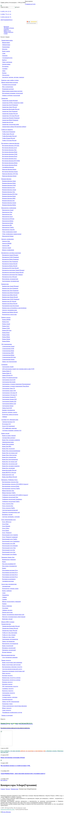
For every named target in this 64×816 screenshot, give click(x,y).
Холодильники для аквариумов (10, 281)
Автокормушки (6, 586)
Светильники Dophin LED (9, 401)
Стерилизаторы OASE (8, 348)
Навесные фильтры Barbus (9, 169)
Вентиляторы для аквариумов (10, 279)
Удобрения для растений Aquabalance (12, 499)
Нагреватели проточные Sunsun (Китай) (13, 272)
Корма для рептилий (7, 645)
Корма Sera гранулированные (10, 459)
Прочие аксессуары (7, 612)
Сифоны (4, 597)
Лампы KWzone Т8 (7, 375)
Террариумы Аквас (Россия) (9, 630)
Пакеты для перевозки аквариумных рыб (13, 614)
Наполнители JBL (7, 225)
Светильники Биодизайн (8, 382)
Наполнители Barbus (7, 221)
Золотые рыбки (6, 64)
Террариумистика (6, 624)
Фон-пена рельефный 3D (9, 563)
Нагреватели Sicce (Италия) (9, 276)
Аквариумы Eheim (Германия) (10, 120)
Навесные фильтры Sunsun (9, 176)
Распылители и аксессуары (9, 314)
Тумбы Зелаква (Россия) (8, 138)
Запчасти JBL (5, 245)
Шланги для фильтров (8, 250)
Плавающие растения (8, 89)
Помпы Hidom (6, 337)
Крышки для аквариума (8, 410)
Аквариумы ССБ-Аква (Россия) (10, 115)
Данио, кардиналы (7, 62)
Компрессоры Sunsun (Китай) (10, 297)
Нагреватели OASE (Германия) (10, 257)
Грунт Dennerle (6, 526)
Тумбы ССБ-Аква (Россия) (9, 140)
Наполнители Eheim (7, 223)
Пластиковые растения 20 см (10, 572)
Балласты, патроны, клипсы (9, 412)
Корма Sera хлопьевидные (9, 457)
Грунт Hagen (5, 530)
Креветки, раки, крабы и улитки (10, 80)
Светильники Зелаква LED (9, 399)
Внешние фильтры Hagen (9, 196)
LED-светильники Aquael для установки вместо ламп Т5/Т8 (18, 369)
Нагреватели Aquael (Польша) (10, 255)
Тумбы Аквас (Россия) (8, 134)
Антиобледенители (7, 699)
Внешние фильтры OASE (9, 185)
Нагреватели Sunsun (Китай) (9, 263)
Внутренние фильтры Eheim (9, 152)
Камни (4, 561)
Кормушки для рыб (7, 619)
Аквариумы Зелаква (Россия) (10, 113)
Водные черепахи (7, 652)
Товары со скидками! (7, 715)
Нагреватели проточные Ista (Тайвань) (12, 274)
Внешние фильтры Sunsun (9, 202)
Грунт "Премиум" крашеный (10, 537)
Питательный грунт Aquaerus (10, 534)
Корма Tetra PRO (6, 446)
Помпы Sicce (5, 321)
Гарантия (6, 29)
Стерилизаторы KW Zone (9, 357)
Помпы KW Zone (6, 330)
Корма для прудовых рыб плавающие (12, 662)
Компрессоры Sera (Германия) (10, 288)
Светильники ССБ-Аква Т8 (9, 392)
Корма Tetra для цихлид (8, 448)
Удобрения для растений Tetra (10, 497)
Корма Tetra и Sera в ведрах (9, 455)
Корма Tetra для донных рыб (9, 453)
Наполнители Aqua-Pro (8, 229)
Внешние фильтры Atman (9, 181)
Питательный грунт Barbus (9, 554)
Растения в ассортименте (9, 579)
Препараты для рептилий (9, 650)
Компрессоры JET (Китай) (9, 301)
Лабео (3, 70)
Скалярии (4, 68)
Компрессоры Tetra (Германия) (10, 290)
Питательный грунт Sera (8, 552)
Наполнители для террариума (10, 643)
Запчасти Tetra (6, 241)
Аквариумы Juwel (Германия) (10, 105)
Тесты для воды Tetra (7, 503)
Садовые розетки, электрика (9, 697)
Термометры (5, 595)
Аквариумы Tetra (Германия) (9, 111)
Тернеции (4, 55)
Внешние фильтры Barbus (9, 205)
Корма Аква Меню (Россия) (9, 476)
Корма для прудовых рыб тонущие (11, 664)
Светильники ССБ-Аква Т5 (9, 395)
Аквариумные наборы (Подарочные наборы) (14, 126)
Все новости (4, 780)
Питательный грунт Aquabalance (11, 541)
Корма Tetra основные (8, 444)
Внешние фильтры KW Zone (9, 194)
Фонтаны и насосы (7, 684)
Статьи (5, 33)
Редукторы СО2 (6, 424)
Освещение (4, 364)
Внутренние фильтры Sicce (9, 158)
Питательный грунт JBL (8, 543)
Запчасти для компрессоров (9, 310)
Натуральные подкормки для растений (12, 93)
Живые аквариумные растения (9, 82)
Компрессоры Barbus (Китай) (10, 312)
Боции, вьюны (6, 51)
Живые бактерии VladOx (9, 492)
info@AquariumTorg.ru (6, 19)
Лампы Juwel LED (7, 408)
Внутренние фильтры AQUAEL (10, 145)
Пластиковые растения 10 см (10, 570)
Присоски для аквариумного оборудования (13, 616)
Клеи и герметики (7, 606)
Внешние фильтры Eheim (9, 183)
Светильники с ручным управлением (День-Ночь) (15, 386)
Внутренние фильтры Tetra (9, 150)
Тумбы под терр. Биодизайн (9, 632)
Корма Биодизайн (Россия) (9, 470)
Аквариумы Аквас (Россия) (9, 107)
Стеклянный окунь (7, 57)
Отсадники (5, 608)
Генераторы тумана (7, 703)
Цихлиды (4, 49)
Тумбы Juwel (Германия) (8, 131)
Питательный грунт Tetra (9, 548)
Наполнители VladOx (8, 227)
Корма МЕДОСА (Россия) (9, 472)
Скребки (4, 599)
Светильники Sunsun (7, 405)
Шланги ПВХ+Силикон (7, 622)
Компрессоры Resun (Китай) (9, 303)
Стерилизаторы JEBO (8, 353)
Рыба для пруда (6, 673)
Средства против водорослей (10, 510)
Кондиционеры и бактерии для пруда (12, 666)
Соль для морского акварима (9, 657)
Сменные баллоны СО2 (8, 421)
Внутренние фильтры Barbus (9, 163)
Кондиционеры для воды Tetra (10, 482)
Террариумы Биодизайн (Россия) (11, 626)
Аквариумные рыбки (7, 40)
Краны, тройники (7, 590)
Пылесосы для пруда (7, 690)
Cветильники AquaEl (8, 366)
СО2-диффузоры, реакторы (9, 428)
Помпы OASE (6, 328)
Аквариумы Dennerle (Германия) (11, 118)
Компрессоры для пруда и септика (11, 677)
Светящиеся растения (8, 581)
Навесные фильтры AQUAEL (10, 173)
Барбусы (4, 60)
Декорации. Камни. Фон (7, 557)
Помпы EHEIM (6, 319)
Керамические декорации (9, 559)
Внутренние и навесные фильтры (10, 143)
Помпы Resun (6, 332)
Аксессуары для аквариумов (9, 584)
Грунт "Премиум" (7, 532)
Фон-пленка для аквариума (9, 566)
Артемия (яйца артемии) (8, 437)
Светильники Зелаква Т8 (9, 397)
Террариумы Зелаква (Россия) (10, 628)
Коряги (4, 568)
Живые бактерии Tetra (8, 490)
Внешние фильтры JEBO (8, 198)
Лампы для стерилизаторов (9, 361)
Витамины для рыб (7, 514)
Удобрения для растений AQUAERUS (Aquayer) (15, 495)
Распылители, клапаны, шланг (10, 588)
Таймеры (4, 416)
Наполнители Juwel (7, 216)
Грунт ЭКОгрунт (6, 521)
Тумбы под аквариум (7, 129)
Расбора (4, 73)
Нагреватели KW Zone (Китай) (10, 268)
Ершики (4, 603)
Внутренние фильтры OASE (9, 154)
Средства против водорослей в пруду (12, 669)
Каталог (8, 789)
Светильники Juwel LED (8, 379)
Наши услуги (7, 30)
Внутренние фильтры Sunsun (10, 171)
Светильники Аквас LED (9, 390)
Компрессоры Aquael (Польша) (10, 286)
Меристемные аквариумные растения (12, 91)
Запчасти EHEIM (6, 243)
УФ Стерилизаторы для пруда (10, 686)
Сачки (3, 593)
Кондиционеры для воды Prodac (10, 486)
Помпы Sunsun (6, 339)
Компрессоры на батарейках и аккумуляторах (14, 308)
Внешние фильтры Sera (8, 200)
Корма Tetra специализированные (11, 450)
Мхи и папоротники (7, 86)
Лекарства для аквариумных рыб (11, 512)
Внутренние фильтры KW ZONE (11, 160)
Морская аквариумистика (8, 655)
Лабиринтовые (6, 44)
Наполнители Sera (7, 214)
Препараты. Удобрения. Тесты (9, 479)
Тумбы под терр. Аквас (8, 637)
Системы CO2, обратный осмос (9, 419)
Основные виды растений (9, 84)
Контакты (6, 26)
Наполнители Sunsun (7, 236)
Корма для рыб (5, 433)
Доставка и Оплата (9, 28)
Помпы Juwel (5, 326)
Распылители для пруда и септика (11, 680)
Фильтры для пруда (7, 682)
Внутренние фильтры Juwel (9, 147)
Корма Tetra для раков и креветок (11, 440)
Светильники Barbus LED (9, 403)
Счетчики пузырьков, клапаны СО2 (11, 430)
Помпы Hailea (6, 334)
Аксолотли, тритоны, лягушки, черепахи (13, 77)
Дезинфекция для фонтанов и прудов (12, 712)
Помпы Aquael (6, 324)
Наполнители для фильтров (8, 208)
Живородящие (6, 42)
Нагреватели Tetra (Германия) (10, 261)
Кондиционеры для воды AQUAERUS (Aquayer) (15, 484)
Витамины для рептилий (8, 648)
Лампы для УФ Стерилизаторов (10, 701)
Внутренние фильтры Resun (9, 165)
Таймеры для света (7, 610)
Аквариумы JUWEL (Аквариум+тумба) (12, 102)
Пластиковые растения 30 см (10, 574)
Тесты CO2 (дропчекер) (8, 426)
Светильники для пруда (8, 693)
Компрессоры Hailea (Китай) (9, 295)
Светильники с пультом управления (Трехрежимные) (16, 384)
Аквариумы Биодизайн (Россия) (10, 109)
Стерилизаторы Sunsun (8, 359)
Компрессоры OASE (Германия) (10, 299)
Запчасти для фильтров (7, 239)
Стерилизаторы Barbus (8, 355)
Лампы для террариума (8, 641)
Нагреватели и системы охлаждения (11, 253)
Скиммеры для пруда (7, 688)
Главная (3, 789)
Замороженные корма (8, 442)
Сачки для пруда (6, 710)
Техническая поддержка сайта (7, 809)
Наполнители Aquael (7, 210)
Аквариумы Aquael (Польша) (10, 100)
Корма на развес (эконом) (9, 435)
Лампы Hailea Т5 (6, 371)
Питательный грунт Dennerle (10, 545)
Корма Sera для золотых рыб (9, 463)
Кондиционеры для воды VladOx (11, 488)
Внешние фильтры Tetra (8, 192)
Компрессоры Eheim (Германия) (10, 292)
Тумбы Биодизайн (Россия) (9, 136)
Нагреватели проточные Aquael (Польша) (13, 270)
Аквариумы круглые (7, 122)
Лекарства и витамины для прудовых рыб (13, 671)
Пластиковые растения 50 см (10, 577)
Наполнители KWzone (8, 218)
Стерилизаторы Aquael (8, 346)
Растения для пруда (7, 675)
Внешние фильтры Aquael (9, 189)
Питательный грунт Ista (8, 550)
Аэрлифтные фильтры (8, 167)
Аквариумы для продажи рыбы (10, 124)
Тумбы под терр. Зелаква (8, 635)
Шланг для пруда (6, 708)
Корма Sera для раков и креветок (11, 466)
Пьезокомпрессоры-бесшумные (10, 305)
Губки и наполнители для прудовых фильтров (14, 706)
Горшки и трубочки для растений (11, 95)
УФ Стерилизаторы (6, 344)
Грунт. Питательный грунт (8, 519)
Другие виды (5, 75)
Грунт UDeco (5, 528)
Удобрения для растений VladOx (11, 501)
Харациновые (6, 47)
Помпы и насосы (5, 317)
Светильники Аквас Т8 (8, 388)
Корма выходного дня (8, 474)
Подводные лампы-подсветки (10, 414)
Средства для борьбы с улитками (11, 516)
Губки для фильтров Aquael (9, 231)
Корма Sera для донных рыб (9, 461)
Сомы (3, 53)
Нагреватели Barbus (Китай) (9, 266)
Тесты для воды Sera (7, 505)
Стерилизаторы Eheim (8, 350)
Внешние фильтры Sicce (8, 187)
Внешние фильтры (6, 179)
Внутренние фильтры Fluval (9, 156)
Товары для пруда (8, 32)
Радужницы (5, 66)
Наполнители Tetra (7, 212)
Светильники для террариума (10, 639)
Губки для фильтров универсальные (11, 234)
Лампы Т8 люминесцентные (9, 377)
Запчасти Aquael (6, 247)
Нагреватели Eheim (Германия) (10, 259)
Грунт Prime (5, 524)
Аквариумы (4, 98)
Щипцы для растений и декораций (11, 601)
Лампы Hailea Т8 (6, 373)
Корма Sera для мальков (8, 468)
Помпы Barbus (6, 341)
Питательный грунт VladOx (9, 539)
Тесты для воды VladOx (8, 508)
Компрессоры (5, 284)
